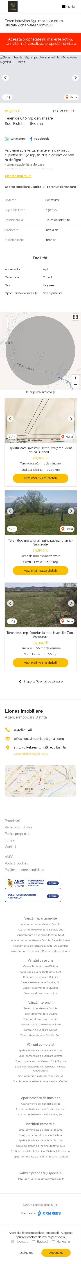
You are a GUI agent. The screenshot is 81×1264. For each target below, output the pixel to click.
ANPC (9, 857)
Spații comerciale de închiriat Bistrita (40, 1129)
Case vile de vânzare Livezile (40, 987)
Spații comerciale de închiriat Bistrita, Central (41, 1156)
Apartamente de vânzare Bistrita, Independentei (40, 951)
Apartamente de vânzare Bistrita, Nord (40, 935)
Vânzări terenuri (40, 1002)
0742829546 (23, 729)
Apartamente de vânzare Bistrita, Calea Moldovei (40, 940)
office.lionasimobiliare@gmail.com (39, 738)
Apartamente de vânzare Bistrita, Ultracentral (40, 945)
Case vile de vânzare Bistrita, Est (40, 982)
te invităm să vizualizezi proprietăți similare (40, 43)
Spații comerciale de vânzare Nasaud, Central (40, 1081)
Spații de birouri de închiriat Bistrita (40, 1135)
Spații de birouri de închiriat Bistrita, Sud (40, 1145)
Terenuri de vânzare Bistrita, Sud (40, 1035)
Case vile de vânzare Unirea (41, 993)
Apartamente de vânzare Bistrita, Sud (40, 929)
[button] (5, 78)
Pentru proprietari (17, 834)
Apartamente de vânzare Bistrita (40, 924)
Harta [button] (73, 97)
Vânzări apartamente (40, 918)
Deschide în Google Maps (31, 753)
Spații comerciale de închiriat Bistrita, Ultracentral (40, 1151)
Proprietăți (12, 821)
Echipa (10, 840)
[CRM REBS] (49, 1213)
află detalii (52, 1232)
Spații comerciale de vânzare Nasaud (40, 1076)
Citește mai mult (18, 176)
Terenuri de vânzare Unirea (40, 1029)
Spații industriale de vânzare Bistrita (41, 1050)
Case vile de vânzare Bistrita (40, 966)
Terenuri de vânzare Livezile (40, 1019)
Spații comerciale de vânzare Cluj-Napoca (40, 1061)
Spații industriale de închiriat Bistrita (41, 1140)
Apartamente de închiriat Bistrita (40, 1103)
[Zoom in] (75, 378)
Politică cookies (16, 863)
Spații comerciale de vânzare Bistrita (40, 1055)
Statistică (42, 1241)
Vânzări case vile (40, 960)
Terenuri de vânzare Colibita (40, 1013)
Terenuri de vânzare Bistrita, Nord (40, 1024)
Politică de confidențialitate (24, 870)
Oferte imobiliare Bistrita (23, 186)
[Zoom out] (75, 384)
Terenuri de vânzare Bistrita (40, 1008)
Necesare (22, 1241)
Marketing (63, 1241)
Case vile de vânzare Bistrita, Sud (40, 971)
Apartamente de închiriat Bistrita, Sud (40, 1114)
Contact (10, 847)
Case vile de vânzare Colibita (40, 977)
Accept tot (56, 1252)
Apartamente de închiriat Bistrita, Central (40, 1109)
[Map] (40, 351)
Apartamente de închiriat (40, 1098)
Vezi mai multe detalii (40, 478)
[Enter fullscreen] (75, 317)
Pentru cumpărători (19, 827)
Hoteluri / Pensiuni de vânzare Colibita (40, 1179)
